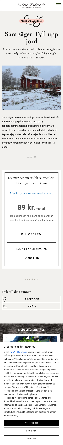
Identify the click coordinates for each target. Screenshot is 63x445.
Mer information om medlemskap (31, 193)
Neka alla (31, 439)
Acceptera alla (31, 423)
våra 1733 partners (18, 352)
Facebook (32, 299)
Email (32, 306)
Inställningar (31, 431)
